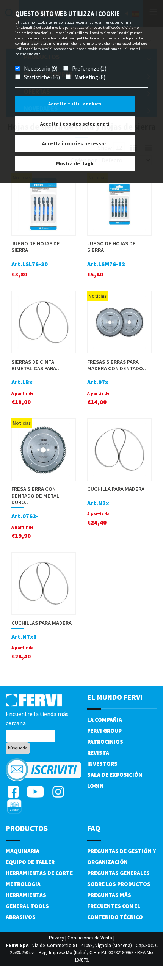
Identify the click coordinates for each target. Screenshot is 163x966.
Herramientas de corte (39, 872)
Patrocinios (105, 741)
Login (95, 785)
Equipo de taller (30, 861)
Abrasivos (21, 916)
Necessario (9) (41, 68)
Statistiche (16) (42, 77)
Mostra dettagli (75, 163)
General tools (27, 905)
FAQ (93, 828)
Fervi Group (104, 730)
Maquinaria (22, 850)
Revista (98, 752)
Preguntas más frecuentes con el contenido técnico (115, 905)
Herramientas (26, 894)
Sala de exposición (114, 774)
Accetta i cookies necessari (75, 143)
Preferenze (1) (89, 68)
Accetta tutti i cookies (75, 104)
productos (27, 828)
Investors (102, 763)
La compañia (104, 719)
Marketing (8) (89, 77)
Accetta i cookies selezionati (75, 124)
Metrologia (23, 883)
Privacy (56, 938)
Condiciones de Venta (89, 938)
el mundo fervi (115, 697)
